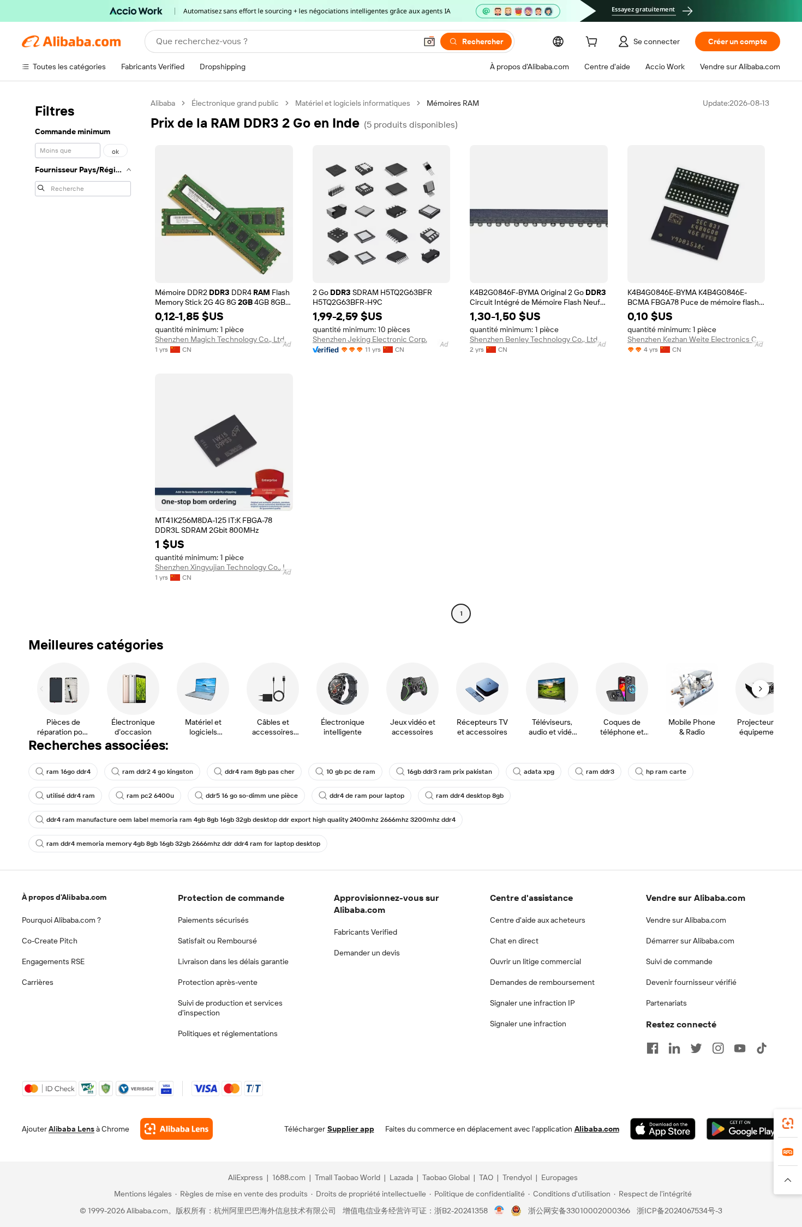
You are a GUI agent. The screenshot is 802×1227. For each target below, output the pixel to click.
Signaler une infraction (528, 1023)
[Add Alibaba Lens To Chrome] (176, 1129)
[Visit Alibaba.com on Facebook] (652, 1048)
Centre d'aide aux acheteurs (537, 920)
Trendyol (517, 1177)
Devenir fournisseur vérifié (691, 982)
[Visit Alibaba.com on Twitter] (696, 1048)
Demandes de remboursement (542, 982)
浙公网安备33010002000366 (579, 1210)
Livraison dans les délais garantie (233, 961)
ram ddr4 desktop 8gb (470, 795)
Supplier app (350, 1128)
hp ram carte (666, 771)
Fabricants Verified (365, 932)
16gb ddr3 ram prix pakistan (449, 771)
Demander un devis (367, 952)
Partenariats (666, 1003)
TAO (486, 1177)
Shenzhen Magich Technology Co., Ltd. (220, 339)
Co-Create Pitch (49, 940)
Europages (559, 1177)
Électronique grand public (235, 103)
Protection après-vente (218, 982)
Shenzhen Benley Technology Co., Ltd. (534, 339)
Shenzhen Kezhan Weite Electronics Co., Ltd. (696, 339)
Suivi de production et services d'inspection (230, 1008)
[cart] (593, 43)
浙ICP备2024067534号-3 (679, 1210)
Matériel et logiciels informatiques (352, 103)
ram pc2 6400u (150, 795)
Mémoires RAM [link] (453, 103)
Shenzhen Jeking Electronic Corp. (370, 339)
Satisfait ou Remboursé (217, 940)
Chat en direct (514, 940)
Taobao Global (446, 1177)
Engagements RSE (53, 961)
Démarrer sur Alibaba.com (690, 940)
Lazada (401, 1177)
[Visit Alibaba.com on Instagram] (718, 1048)
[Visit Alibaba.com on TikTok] (761, 1048)
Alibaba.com (596, 1128)
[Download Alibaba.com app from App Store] (663, 1129)
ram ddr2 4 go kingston (157, 771)
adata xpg (539, 771)
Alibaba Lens (71, 1128)
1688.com (289, 1177)
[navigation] (82, 360)
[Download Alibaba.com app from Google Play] (743, 1129)
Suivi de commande (679, 961)
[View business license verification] (499, 1210)
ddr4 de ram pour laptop (367, 795)
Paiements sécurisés (213, 920)
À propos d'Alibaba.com (64, 897)
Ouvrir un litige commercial (535, 961)
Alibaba (163, 103)
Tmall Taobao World (347, 1177)
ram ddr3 (600, 771)
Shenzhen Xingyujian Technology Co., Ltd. (224, 567)
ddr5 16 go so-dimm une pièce (252, 795)
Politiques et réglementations (228, 1033)
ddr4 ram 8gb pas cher (260, 771)
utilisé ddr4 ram (70, 795)
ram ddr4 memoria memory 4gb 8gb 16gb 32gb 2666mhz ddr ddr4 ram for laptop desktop (183, 843)
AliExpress (245, 1177)
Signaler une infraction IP (532, 1003)
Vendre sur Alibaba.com (686, 920)
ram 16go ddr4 (68, 771)
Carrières (37, 982)
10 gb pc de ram (350, 771)
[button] (429, 41)
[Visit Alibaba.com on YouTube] (739, 1048)
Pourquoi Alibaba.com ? (61, 920)
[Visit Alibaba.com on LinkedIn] (674, 1048)
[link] (788, 1123)
